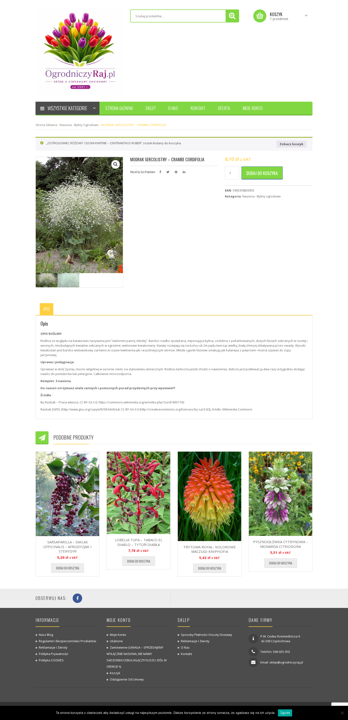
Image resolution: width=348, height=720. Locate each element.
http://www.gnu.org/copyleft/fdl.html (88, 409)
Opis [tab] (46, 309)
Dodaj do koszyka (262, 173)
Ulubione (116, 641)
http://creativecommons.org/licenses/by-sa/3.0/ (174, 409)
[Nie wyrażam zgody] (342, 713)
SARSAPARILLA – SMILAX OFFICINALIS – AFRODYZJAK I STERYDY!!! (67, 547)
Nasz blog (46, 635)
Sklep (151, 108)
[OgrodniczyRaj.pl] (79, 50)
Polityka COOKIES (51, 660)
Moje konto (253, 108)
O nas (173, 108)
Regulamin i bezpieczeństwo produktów (67, 641)
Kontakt (198, 108)
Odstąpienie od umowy (127, 679)
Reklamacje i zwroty (53, 647)
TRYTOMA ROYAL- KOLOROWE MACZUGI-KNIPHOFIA (209, 549)
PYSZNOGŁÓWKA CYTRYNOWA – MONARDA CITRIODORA (280, 544)
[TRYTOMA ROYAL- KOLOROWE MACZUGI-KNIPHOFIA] (209, 496)
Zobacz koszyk (291, 144)
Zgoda (285, 713)
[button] (115, 164)
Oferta (224, 108)
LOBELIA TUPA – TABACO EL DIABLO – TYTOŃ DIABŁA (138, 542)
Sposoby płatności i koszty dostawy (206, 635)
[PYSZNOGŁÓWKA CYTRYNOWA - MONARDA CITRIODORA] (280, 494)
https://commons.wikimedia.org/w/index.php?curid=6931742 (141, 402)
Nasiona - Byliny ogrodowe (79, 125)
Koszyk (115, 673)
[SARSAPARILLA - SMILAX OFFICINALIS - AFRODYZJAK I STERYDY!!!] (67, 494)
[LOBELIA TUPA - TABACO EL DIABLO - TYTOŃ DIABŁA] (138, 493)
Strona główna (119, 108)
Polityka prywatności (53, 654)
